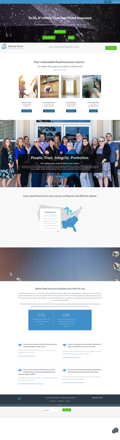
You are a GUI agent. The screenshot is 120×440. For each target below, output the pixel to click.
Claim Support (71, 111)
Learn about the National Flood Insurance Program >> (31, 383)
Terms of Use (53, 401)
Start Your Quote (48, 111)
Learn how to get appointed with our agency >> (73, 382)
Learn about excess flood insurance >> (71, 357)
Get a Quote (49, 37)
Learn (63, 47)
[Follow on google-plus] (26, 425)
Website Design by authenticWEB (67, 397)
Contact (71, 37)
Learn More (93, 111)
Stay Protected (27, 111)
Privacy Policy (61, 401)
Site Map (68, 401)
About (51, 47)
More (71, 47)
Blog (67, 47)
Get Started (67, 410)
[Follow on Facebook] (23, 425)
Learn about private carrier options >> (27, 356)
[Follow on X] (19, 425)
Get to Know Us (60, 176)
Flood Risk (57, 47)
